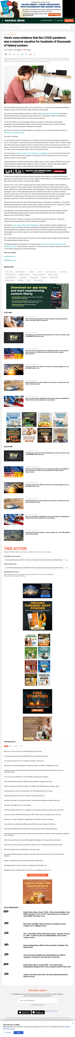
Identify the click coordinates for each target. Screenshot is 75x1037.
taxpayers (32, 61)
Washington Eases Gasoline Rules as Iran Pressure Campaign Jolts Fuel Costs (27, 870)
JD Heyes (17, 50)
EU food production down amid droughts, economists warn (22, 849)
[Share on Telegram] (18, 54)
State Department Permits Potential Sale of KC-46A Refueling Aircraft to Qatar (28, 791)
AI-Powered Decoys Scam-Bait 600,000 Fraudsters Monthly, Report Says (26, 756)
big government (21, 58)
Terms (50, 1018)
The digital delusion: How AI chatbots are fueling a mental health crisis (25, 865)
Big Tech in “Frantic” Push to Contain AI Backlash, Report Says (23, 751)
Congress (30, 58)
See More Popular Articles (37, 875)
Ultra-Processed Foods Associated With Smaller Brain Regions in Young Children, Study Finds (32, 840)
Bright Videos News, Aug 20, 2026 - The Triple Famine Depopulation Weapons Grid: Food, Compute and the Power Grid (46, 966)
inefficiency (57, 60)
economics (54, 58)
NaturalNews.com (10, 260)
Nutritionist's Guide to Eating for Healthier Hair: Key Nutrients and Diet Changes (28, 819)
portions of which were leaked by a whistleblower (32, 153)
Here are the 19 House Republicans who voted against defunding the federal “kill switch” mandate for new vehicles (47, 399)
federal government (24, 60)
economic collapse (44, 58)
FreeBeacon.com (9, 256)
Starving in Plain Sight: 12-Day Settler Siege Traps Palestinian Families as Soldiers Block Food (32, 800)
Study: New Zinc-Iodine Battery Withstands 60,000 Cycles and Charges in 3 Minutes (30, 824)
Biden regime (12, 58)
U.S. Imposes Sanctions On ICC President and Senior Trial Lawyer (24, 761)
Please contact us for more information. (14, 576)
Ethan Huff (35, 332)
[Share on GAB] (22, 54)
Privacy (46, 1018)
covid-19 (35, 58)
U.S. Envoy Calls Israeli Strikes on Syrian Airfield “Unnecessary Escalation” (26, 777)
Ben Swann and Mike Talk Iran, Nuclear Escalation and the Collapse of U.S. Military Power (44, 925)
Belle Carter (35, 348)
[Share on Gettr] (31, 54)
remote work (15, 61)
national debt (66, 60)
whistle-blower (45, 61)
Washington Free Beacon (50, 114)
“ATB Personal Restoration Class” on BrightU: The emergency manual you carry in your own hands (34, 810)
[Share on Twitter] (14, 54)
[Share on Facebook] (10, 54)
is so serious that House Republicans (25, 225)
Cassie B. (35, 316)
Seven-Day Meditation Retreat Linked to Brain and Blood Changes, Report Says (28, 781)
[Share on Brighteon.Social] (6, 54)
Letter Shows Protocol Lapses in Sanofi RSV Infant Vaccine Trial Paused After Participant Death (33, 844)
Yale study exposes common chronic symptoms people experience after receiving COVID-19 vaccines (46, 319)
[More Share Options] (35, 54)
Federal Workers (36, 60)
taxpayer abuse (24, 61)
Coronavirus (12, 34)
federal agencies (63, 58)
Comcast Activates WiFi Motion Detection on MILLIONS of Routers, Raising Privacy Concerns (32, 814)
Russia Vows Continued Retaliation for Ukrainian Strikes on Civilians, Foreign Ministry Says (31, 765)
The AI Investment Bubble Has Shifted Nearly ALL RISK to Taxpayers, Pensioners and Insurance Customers (44, 956)
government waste (48, 60)
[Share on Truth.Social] (26, 54)
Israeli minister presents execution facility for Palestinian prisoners (24, 795)
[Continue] (55, 1000)
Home (5, 34)
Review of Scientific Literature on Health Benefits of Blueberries (23, 860)
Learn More (8, 1032)
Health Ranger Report (11, 907)
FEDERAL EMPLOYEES (11, 60)
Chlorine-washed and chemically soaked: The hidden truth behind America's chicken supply (31, 786)
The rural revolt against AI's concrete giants (17, 805)
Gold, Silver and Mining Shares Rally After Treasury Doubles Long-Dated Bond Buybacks (30, 829)
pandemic (7, 61)
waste (38, 61)
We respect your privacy (37, 1004)
